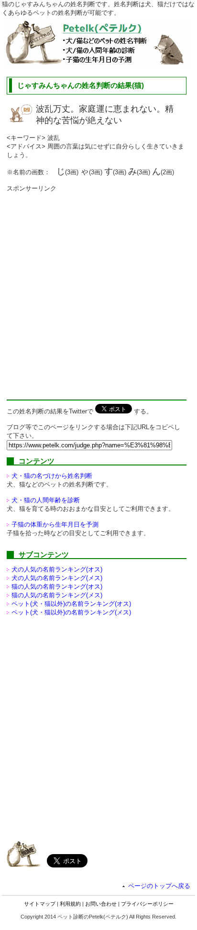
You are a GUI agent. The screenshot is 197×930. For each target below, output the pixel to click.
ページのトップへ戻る (159, 885)
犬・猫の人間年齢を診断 (45, 500)
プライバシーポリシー (147, 904)
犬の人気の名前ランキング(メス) (56, 577)
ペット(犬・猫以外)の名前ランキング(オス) (71, 603)
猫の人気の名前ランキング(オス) (56, 586)
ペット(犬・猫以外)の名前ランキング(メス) (71, 612)
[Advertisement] (98, 291)
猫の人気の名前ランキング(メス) (56, 595)
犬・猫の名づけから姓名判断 (51, 475)
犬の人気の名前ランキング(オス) (56, 569)
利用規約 (70, 904)
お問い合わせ (101, 904)
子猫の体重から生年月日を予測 (54, 524)
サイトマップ (39, 904)
